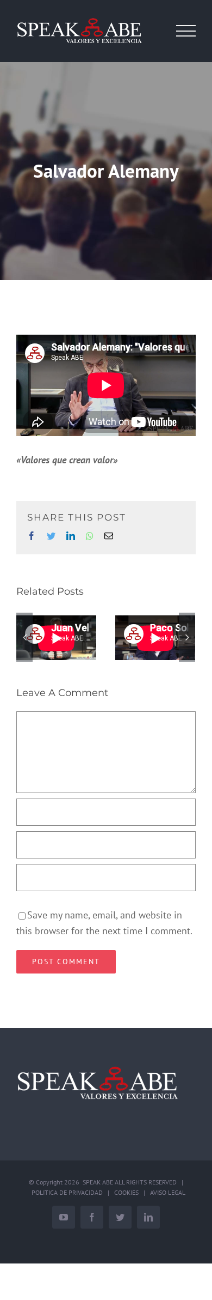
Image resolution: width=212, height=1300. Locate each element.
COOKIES (126, 1192)
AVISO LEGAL (167, 1192)
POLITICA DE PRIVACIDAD (67, 1192)
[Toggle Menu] (186, 31)
